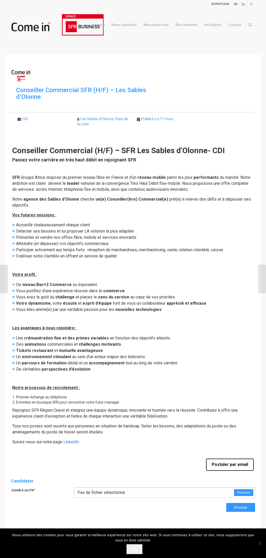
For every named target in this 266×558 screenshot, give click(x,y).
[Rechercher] (250, 25)
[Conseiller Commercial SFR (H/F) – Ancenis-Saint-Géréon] (4, 279)
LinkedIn (71, 441)
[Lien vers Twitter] (251, 4)
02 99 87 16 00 (220, 3)
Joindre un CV (23, 490)
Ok (134, 549)
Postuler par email (230, 464)
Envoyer (240, 507)
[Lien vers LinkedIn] (243, 4)
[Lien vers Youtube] (235, 4)
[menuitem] (98, 25)
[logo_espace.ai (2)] (57, 25)
